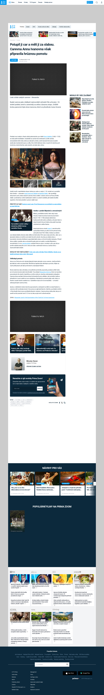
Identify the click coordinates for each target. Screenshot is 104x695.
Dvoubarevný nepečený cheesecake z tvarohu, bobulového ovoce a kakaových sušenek (84, 594)
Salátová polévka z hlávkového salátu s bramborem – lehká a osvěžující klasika (83, 586)
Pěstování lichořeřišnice (81, 657)
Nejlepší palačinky (59, 659)
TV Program (33, 2)
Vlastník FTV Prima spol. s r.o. (18, 687)
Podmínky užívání (16, 682)
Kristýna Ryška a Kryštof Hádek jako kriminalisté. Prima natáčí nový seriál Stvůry (40, 602)
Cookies (14, 684)
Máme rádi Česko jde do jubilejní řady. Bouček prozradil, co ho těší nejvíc (40, 586)
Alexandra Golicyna (45, 272)
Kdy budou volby (73, 654)
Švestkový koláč (69, 659)
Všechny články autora (33, 366)
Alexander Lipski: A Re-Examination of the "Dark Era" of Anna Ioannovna (34, 297)
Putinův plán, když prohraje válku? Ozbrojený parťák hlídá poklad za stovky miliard (21, 350)
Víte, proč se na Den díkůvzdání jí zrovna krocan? (20, 489)
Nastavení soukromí (35, 689)
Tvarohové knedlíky (47, 659)
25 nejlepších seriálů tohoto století (20, 622)
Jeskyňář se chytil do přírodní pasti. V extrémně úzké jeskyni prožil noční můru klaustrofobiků (72, 489)
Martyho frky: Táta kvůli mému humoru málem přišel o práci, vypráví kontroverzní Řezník (40, 623)
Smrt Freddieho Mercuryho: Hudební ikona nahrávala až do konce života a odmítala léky (46, 489)
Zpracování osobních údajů (36, 682)
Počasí (66, 654)
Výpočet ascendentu (35, 659)
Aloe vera (70, 657)
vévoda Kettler (26, 243)
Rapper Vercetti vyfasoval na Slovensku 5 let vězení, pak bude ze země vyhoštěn (41, 631)
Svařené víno (48, 657)
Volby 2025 (41, 657)
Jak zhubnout (18, 654)
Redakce (32, 687)
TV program (47, 654)
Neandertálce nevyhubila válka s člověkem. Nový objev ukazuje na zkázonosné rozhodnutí (87, 138)
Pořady (26, 2)
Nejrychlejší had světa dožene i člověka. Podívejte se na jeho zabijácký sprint (88, 101)
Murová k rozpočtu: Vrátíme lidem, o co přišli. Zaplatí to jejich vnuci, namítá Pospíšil (20, 586)
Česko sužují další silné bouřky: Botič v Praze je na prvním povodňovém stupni (19, 594)
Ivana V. (49, 228)
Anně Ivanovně (28, 193)
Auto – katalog (20, 657)
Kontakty (32, 679)
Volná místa (14, 674)
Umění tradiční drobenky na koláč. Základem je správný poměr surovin (63, 638)
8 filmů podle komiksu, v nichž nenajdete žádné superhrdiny (18, 630)
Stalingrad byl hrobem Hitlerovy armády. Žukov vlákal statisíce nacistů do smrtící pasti (88, 125)
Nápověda (32, 684)
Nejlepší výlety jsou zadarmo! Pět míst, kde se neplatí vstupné (62, 622)
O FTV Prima (15, 672)
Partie (61, 654)
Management (33, 672)
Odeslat (39, 388)
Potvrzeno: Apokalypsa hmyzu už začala (62, 585)
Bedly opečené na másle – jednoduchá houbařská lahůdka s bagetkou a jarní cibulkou (83, 602)
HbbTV (13, 679)
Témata (20, 2)
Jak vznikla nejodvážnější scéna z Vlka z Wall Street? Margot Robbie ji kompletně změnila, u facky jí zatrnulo (19, 640)
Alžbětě (35, 193)
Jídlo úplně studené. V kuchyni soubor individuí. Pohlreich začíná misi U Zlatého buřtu (41, 594)
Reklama (14, 677)
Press (31, 674)
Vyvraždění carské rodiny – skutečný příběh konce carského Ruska (20, 226)
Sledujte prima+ (48, 2)
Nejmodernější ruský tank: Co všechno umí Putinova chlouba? (47, 350)
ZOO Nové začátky (84, 654)
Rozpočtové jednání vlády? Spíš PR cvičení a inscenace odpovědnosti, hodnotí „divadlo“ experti (20, 602)
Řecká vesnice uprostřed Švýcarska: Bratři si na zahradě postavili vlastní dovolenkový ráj (62, 631)
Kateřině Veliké (43, 193)
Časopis (40, 2)
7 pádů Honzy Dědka (31, 657)
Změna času (55, 654)
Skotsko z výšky (15, 526)
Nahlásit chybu (15, 689)
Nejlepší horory (39, 654)
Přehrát (14, 523)
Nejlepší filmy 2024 (28, 654)
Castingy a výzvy (34, 677)
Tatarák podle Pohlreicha (60, 657)
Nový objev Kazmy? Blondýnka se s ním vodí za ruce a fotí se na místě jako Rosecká (41, 639)
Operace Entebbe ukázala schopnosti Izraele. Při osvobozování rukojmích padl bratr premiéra (62, 595)
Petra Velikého (48, 136)
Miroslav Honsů (23, 61)
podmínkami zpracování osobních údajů (36, 392)
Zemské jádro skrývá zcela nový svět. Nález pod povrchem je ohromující (88, 113)
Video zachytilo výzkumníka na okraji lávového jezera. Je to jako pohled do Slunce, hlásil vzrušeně (62, 602)
